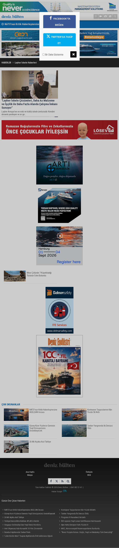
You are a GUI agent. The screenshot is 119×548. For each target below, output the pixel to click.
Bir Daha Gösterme (53, 54)
